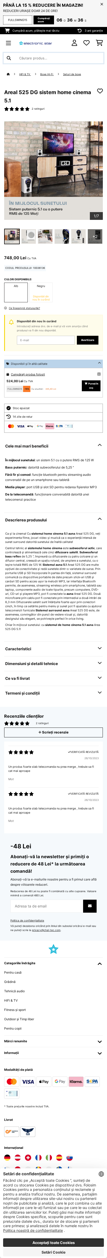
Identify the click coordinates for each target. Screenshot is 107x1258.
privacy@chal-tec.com (46, 930)
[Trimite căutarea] (9, 58)
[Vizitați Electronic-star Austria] (18, 1158)
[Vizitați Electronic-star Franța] (38, 1158)
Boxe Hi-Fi (47, 74)
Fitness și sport (15, 1010)
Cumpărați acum (44, 20)
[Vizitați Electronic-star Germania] (7, 1158)
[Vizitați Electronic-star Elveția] (28, 1158)
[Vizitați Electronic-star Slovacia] (69, 1158)
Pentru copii (13, 1028)
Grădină (10, 982)
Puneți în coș (93, 385)
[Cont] (74, 43)
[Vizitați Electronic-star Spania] (59, 1158)
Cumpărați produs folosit (28, 374)
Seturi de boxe (72, 74)
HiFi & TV (25, 74)
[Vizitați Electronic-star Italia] (49, 1158)
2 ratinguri (38, 108)
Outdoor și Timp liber (19, 1019)
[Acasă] (13, 74)
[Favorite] (86, 43)
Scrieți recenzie (55, 732)
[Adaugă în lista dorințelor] (100, 91)
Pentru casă (13, 972)
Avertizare (87, 340)
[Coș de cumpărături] (99, 43)
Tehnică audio (14, 991)
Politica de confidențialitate (27, 920)
